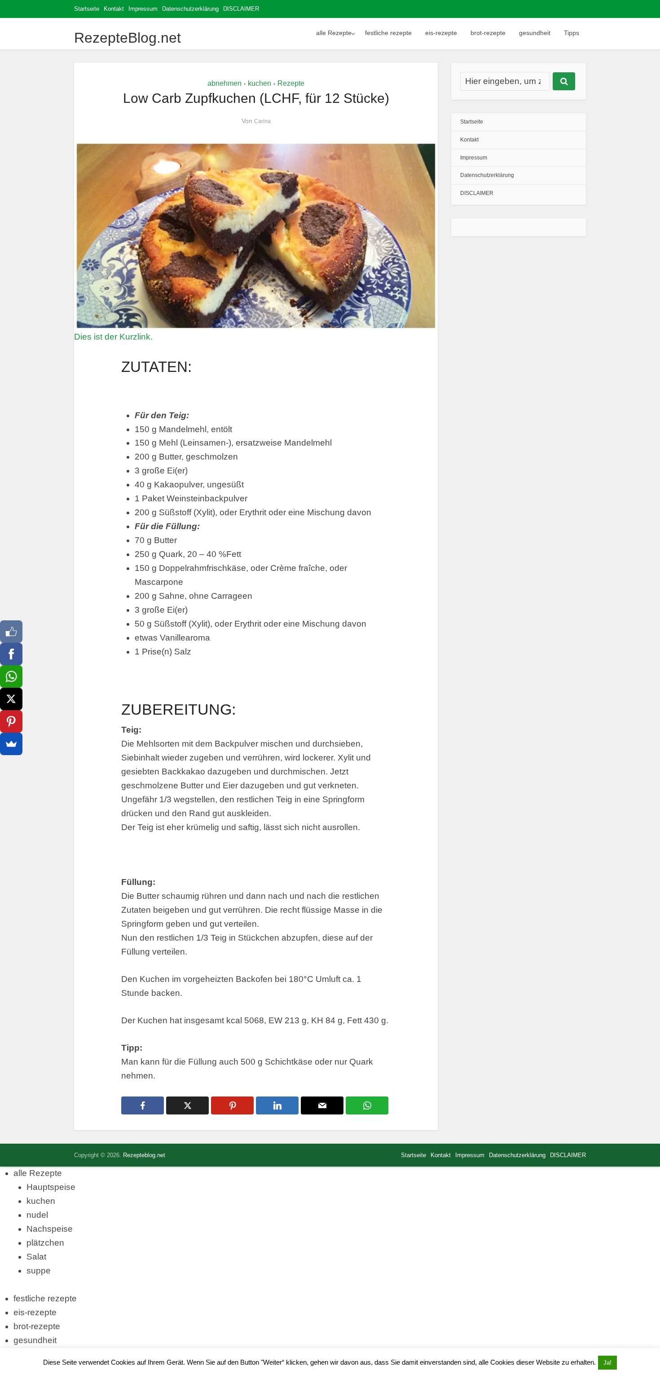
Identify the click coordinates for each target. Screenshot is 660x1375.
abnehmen (224, 83)
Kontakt (114, 8)
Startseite (86, 8)
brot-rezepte (488, 32)
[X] (11, 699)
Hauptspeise (50, 1187)
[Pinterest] (11, 721)
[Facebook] (11, 654)
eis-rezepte (441, 32)
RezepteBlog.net (127, 38)
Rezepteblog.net (144, 1155)
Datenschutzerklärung (190, 8)
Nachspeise (49, 1229)
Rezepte (290, 83)
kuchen (259, 83)
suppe (38, 1270)
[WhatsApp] (11, 676)
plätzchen (45, 1242)
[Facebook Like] (11, 631)
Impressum (143, 8)
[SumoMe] (11, 744)
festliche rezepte (388, 32)
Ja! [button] (607, 1362)
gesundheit (534, 32)
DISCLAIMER (241, 8)
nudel (37, 1215)
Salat (36, 1256)
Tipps (571, 32)
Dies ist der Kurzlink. (113, 336)
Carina (262, 121)
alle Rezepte (334, 32)
